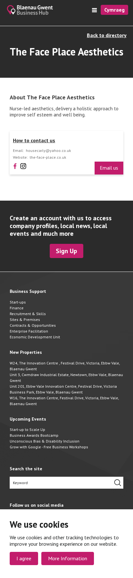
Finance (17, 307)
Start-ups (18, 302)
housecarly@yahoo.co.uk (48, 150)
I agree (23, 558)
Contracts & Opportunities (33, 325)
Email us (109, 167)
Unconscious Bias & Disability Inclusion (44, 441)
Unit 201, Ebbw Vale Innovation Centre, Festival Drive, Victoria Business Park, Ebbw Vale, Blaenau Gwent (63, 389)
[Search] (117, 483)
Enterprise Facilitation (29, 331)
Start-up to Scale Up (27, 429)
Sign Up (66, 251)
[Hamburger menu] (94, 10)
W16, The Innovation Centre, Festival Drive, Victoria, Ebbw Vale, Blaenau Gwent (64, 400)
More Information (67, 558)
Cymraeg (114, 9)
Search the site (26, 469)
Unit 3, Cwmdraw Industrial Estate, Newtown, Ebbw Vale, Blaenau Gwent (66, 377)
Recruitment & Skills (28, 313)
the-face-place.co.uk (48, 157)
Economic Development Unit (35, 336)
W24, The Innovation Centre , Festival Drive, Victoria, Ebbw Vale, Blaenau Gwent (65, 366)
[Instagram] (23, 165)
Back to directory (107, 35)
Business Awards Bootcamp (34, 435)
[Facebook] (15, 165)
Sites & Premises (25, 319)
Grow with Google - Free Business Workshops (49, 446)
